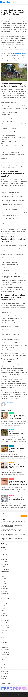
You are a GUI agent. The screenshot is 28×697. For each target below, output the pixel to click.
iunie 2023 (3, 635)
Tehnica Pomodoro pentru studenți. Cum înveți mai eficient (17, 466)
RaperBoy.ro (4, 681)
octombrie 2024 (5, 598)
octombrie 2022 (5, 652)
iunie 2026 (3, 549)
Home (2, 6)
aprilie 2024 (4, 610)
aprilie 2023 (4, 640)
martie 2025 (4, 586)
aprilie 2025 (4, 584)
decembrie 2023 (5, 620)
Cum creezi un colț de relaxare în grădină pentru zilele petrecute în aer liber (13, 522)
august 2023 (4, 630)
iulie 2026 (3, 547)
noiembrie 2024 (5, 596)
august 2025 (4, 574)
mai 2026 (3, 552)
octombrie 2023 (5, 625)
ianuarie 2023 (4, 647)
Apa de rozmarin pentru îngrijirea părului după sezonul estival (16, 433)
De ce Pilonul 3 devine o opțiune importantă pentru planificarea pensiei (17, 416)
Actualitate (6, 6)
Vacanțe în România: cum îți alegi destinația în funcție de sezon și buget (12, 525)
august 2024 (4, 603)
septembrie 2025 (5, 571)
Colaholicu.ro (4, 676)
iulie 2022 (3, 659)
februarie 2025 (4, 588)
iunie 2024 (3, 606)
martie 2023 (4, 642)
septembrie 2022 (5, 654)
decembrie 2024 (5, 593)
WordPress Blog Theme (16, 694)
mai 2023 (3, 637)
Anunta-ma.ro (4, 673)
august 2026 (4, 544)
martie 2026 (4, 557)
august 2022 (4, 657)
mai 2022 (3, 664)
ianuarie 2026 (4, 562)
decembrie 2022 (5, 649)
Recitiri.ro (3, 678)
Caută (2, 513)
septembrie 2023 (5, 627)
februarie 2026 (4, 559)
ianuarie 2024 (4, 618)
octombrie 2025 (5, 569)
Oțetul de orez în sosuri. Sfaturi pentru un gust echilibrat (16, 449)
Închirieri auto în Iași (6, 683)
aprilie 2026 (4, 554)
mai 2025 (3, 581)
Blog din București (7, 2)
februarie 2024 (4, 615)
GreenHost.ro (4, 671)
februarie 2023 (4, 645)
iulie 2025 (3, 576)
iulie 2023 (3, 632)
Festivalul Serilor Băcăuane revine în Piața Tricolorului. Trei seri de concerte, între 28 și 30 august (12, 530)
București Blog (10, 402)
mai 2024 (3, 608)
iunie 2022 (3, 662)
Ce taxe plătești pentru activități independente (16, 498)
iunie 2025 (3, 579)
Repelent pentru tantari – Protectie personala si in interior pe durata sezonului (18, 482)
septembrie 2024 (5, 601)
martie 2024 (4, 613)
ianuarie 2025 (4, 591)
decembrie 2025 (5, 564)
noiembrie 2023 (5, 623)
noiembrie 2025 (5, 566)
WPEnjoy (24, 694)
